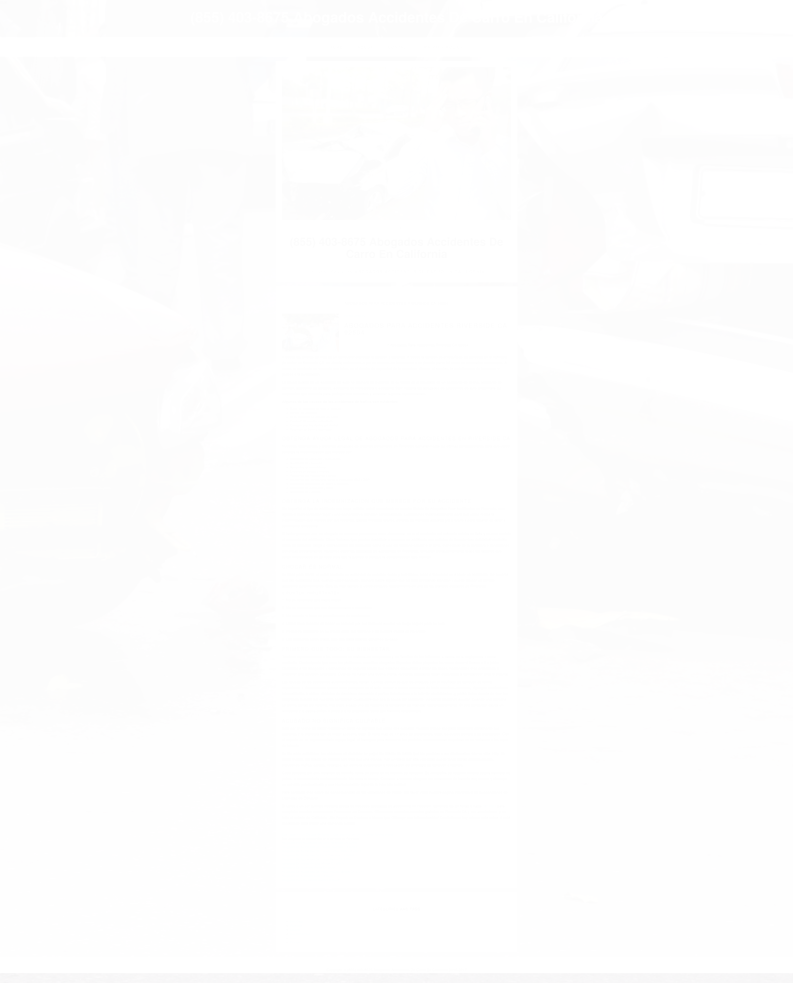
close (3, 2)
